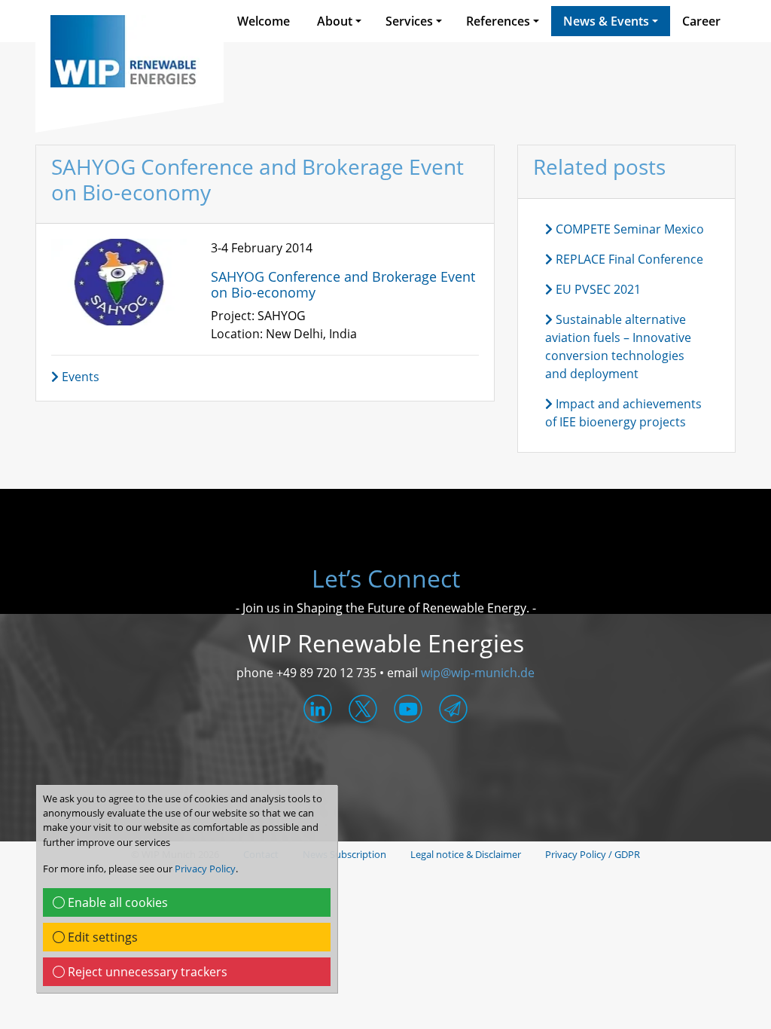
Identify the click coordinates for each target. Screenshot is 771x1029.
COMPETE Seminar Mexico (628, 229)
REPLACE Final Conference (628, 259)
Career (701, 21)
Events (79, 376)
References (498, 21)
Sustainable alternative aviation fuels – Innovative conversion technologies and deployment (618, 346)
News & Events (606, 21)
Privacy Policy (205, 868)
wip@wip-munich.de (478, 672)
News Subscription (344, 854)
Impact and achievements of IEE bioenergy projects (623, 412)
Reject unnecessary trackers (146, 971)
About (334, 21)
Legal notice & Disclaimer (465, 854)
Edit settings (101, 937)
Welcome (263, 21)
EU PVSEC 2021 (597, 289)
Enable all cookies (116, 902)
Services (409, 21)
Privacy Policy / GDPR (592, 854)
